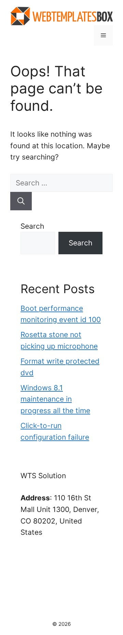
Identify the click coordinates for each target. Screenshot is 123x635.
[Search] (21, 201)
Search (32, 226)
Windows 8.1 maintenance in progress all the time (55, 399)
